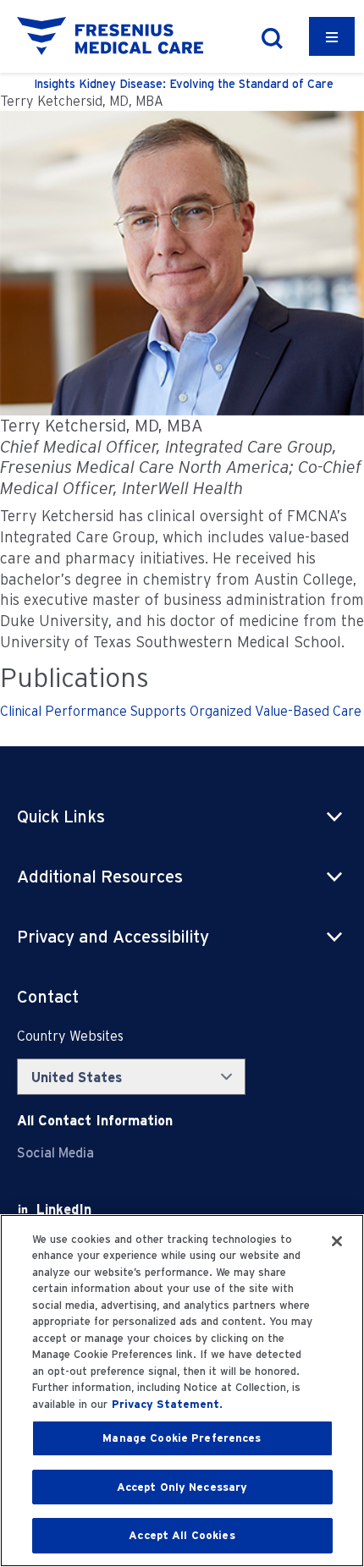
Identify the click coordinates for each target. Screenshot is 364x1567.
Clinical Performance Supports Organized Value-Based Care (180, 711)
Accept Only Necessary (182, 1487)
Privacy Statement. (167, 1404)
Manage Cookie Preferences (181, 1438)
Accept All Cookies (181, 1535)
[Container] (332, 36)
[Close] (337, 1241)
